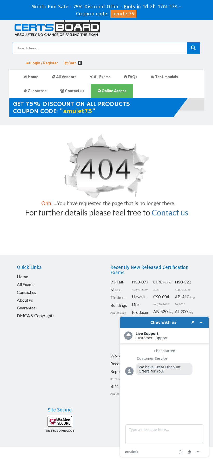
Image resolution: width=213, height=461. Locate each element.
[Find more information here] (164, 387)
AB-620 (160, 311)
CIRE (157, 281)
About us (25, 299)
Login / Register (44, 63)
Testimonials (166, 76)
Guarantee (37, 91)
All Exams (101, 76)
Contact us (74, 91)
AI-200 (181, 311)
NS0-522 (183, 281)
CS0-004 (161, 296)
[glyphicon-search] (193, 48)
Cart (74, 63)
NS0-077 (140, 281)
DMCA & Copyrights (35, 315)
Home (32, 76)
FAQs (132, 76)
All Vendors (65, 76)
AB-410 (182, 296)
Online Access (113, 91)
